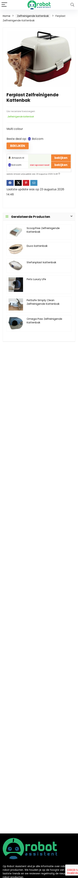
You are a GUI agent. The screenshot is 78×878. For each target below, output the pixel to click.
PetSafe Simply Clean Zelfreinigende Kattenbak (43, 302)
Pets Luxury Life (36, 279)
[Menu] (4, 5)
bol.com (16, 165)
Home (6, 16)
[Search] (72, 5)
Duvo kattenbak (37, 246)
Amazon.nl (17, 158)
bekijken (17, 146)
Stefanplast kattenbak (41, 262)
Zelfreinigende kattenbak (33, 16)
